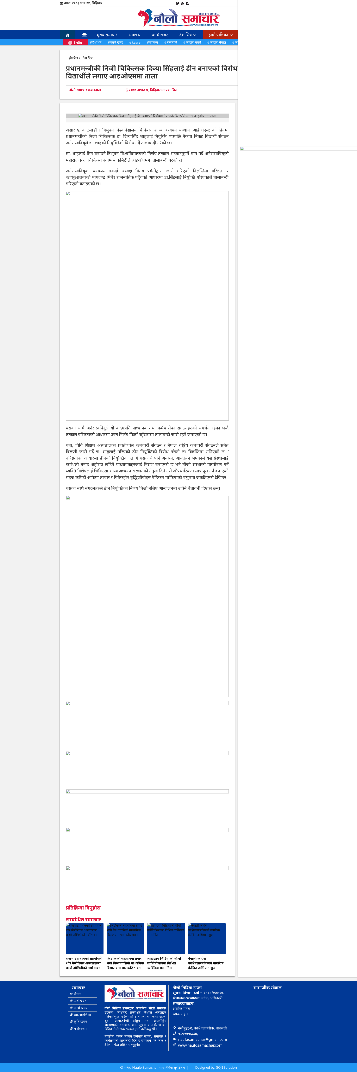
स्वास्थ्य (153, 42)
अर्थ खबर (80, 1000)
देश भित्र (186, 35)
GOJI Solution (226, 1067)
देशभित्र (96, 42)
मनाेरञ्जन (80, 1028)
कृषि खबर (80, 1021)
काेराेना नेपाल (218, 42)
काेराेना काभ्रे (193, 42)
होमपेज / (74, 58)
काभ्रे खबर (160, 35)
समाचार (134, 35)
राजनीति (172, 42)
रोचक (77, 994)
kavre (136, 42)
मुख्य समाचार (107, 35)
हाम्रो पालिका (218, 35)
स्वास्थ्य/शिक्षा (82, 1014)
